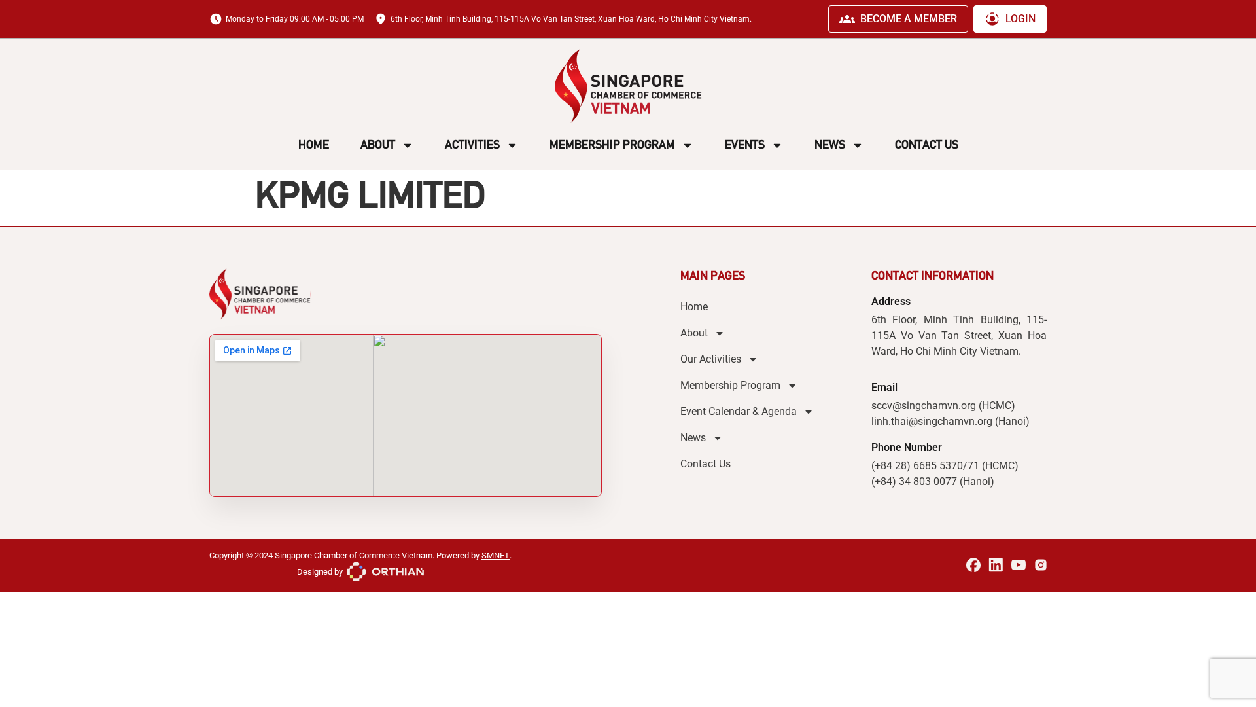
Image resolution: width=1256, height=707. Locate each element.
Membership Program (612, 144)
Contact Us (926, 144)
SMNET (495, 555)
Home (313, 144)
